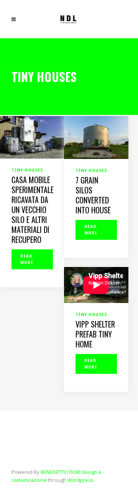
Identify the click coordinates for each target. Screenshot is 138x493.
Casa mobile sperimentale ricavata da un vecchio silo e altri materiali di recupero (33, 209)
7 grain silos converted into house (93, 195)
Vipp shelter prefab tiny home (95, 334)
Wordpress (80, 480)
